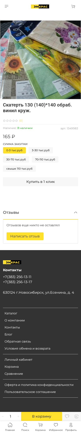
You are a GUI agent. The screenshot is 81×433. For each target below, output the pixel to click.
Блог (8, 334)
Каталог (11, 313)
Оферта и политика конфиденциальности (39, 385)
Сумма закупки (15, 144)
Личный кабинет (18, 359)
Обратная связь (18, 341)
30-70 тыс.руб (16, 159)
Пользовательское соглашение (30, 392)
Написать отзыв (25, 236)
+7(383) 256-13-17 (17, 282)
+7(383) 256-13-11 (17, 277)
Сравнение (14, 374)
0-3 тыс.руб (14, 150)
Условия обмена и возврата (27, 348)
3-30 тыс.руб (41, 150)
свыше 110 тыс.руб (19, 168)
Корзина (12, 367)
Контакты (12, 327)
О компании (15, 320)
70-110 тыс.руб (45, 159)
